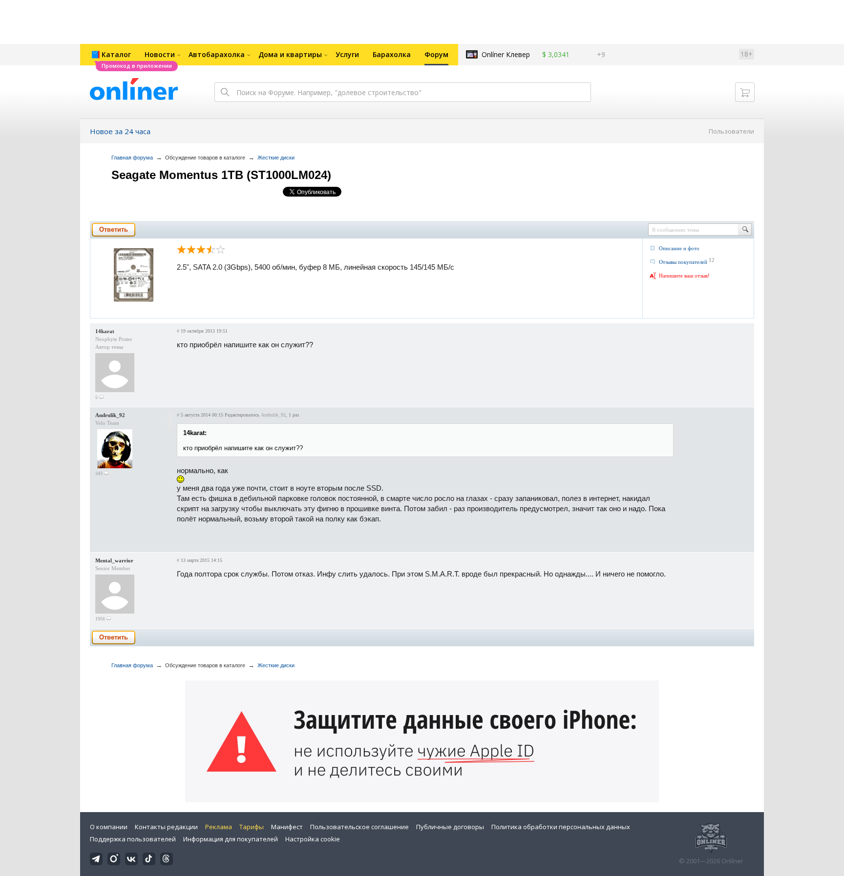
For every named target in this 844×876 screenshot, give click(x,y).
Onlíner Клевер (506, 54)
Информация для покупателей (230, 839)
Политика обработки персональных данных (560, 826)
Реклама (218, 826)
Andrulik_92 (110, 415)
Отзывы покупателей (683, 262)
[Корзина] (745, 92)
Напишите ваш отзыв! (684, 276)
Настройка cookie (312, 839)
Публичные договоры (450, 826)
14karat (104, 331)
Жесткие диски (276, 157)
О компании (108, 826)
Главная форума (132, 157)
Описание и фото (679, 248)
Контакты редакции (166, 826)
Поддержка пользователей (133, 839)
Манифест (287, 826)
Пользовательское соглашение (359, 826)
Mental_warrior (114, 560)
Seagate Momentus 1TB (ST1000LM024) (221, 174)
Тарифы (251, 826)
